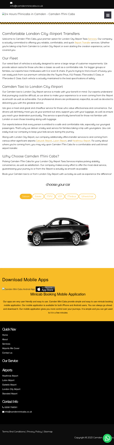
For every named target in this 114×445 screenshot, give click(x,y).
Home (5, 334)
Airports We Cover (10, 348)
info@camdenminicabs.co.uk (26, 5)
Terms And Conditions (13, 431)
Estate (38, 196)
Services (92, 39)
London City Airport (11, 389)
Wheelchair (87, 196)
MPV (50, 196)
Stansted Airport (9, 393)
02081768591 (11, 407)
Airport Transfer (82, 42)
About (5, 339)
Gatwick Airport (44, 140)
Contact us (7, 352)
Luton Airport (60, 140)
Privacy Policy (34, 431)
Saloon (26, 196)
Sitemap (48, 431)
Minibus (71, 196)
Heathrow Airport (81, 140)
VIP (60, 196)
